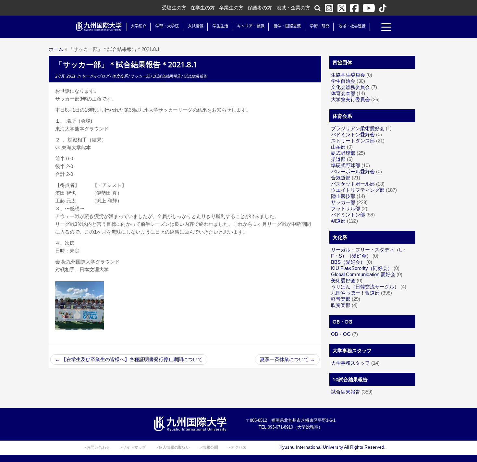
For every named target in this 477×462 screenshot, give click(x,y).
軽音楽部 (340, 299)
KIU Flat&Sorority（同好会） (361, 268)
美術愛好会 (343, 280)
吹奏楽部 (340, 305)
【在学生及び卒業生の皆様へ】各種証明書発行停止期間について (128, 359)
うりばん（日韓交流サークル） (365, 286)
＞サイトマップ (132, 447)
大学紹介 (138, 26)
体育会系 (120, 76)
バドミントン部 (348, 214)
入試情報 (195, 26)
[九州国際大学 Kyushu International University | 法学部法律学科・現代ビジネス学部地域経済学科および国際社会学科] (99, 26)
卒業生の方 (231, 7)
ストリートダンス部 (353, 140)
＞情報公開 (208, 447)
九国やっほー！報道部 (355, 293)
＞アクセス (236, 447)
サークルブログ (96, 76)
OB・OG (341, 334)
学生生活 (220, 26)
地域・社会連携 (352, 26)
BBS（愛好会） (348, 262)
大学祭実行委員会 (350, 99)
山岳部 (338, 147)
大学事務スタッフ (350, 363)
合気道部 (340, 177)
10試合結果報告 (167, 76)
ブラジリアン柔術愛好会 (358, 128)
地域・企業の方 (293, 7)
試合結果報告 (195, 76)
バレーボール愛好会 (353, 171)
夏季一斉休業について (287, 359)
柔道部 (338, 159)
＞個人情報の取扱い (172, 447)
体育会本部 (343, 93)
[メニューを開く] (386, 28)
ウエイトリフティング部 (358, 190)
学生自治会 (343, 81)
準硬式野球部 (345, 165)
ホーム (56, 49)
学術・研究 (319, 26)
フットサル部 (345, 208)
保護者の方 (260, 7)
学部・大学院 (167, 26)
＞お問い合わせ (96, 447)
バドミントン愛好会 (353, 134)
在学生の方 (202, 7)
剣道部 (338, 221)
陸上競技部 (343, 196)
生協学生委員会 (348, 75)
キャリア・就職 (250, 26)
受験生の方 (174, 7)
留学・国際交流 (287, 26)
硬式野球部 (343, 153)
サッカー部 (140, 76)
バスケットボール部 (353, 184)
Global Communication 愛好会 (363, 274)
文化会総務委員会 (350, 87)
